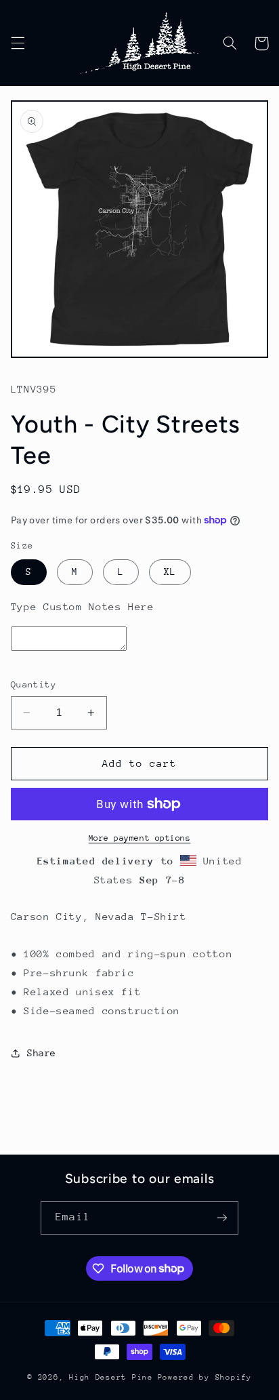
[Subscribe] (221, 1218)
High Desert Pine (111, 1377)
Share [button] (41, 1052)
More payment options (140, 838)
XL (170, 571)
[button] (17, 43)
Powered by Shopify (205, 1377)
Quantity (33, 684)
